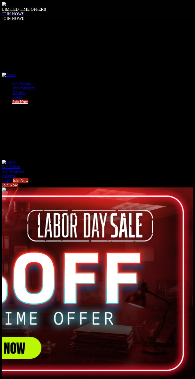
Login (17, 97)
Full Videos (21, 83)
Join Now (20, 102)
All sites (18, 92)
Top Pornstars (23, 88)
